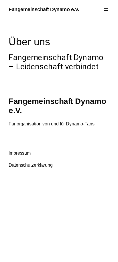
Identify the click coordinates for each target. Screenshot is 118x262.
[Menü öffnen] (106, 9)
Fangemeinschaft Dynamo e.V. (44, 9)
